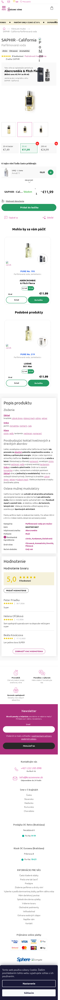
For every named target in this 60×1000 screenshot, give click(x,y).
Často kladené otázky (28, 875)
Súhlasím (29, 992)
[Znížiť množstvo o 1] (35, 188)
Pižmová (29, 546)
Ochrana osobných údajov (28, 915)
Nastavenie (29, 983)
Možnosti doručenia (15, 201)
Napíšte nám (29, 919)
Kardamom (37, 538)
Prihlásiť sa (29, 746)
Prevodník (27, 1)
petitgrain (28, 433)
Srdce (6, 422)
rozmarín (23, 425)
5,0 (16, 1)
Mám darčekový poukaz (28, 895)
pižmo (38, 418)
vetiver (44, 418)
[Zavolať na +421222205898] (4, 1)
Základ (7, 415)
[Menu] (4, 8)
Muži (27, 533)
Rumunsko (29, 807)
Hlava (6, 430)
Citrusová (29, 543)
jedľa (11, 433)
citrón (6, 433)
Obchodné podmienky (29, 907)
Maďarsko (28, 803)
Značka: (13, 58)
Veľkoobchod (29, 911)
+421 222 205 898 (31, 769)
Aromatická (40, 543)
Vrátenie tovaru (29, 903)
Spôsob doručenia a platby (29, 899)
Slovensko (28, 799)
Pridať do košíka (29, 207)
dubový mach (29, 418)
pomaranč (37, 433)
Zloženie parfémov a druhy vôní (29, 887)
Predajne (29, 883)
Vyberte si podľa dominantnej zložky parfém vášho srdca (29, 891)
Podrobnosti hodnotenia (35, 56)
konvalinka (14, 425)
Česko (29, 795)
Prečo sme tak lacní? (29, 879)
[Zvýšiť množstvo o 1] (41, 191)
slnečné (18, 452)
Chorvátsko (29, 811)
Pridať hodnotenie (16, 590)
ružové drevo (17, 418)
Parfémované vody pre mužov (38, 523)
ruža (30, 425)
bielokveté (47, 538)
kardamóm (44, 464)
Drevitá (49, 543)
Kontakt (28, 923)
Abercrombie (31, 530)
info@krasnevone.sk (31, 778)
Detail (16, 300)
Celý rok (29, 549)
